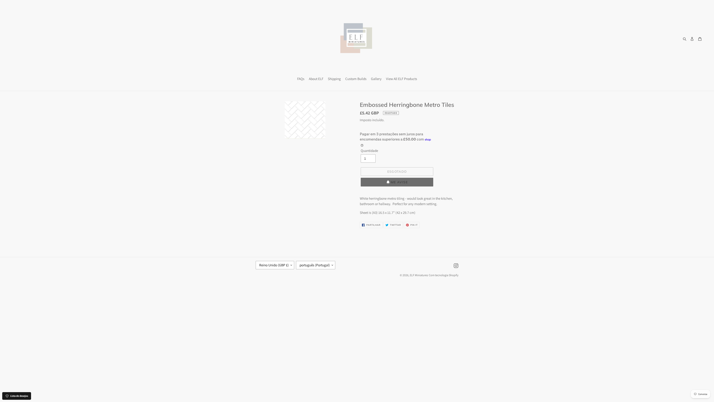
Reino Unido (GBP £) (274, 265)
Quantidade (369, 150)
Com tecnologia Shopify (443, 275)
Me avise (399, 182)
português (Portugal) (315, 265)
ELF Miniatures (419, 275)
